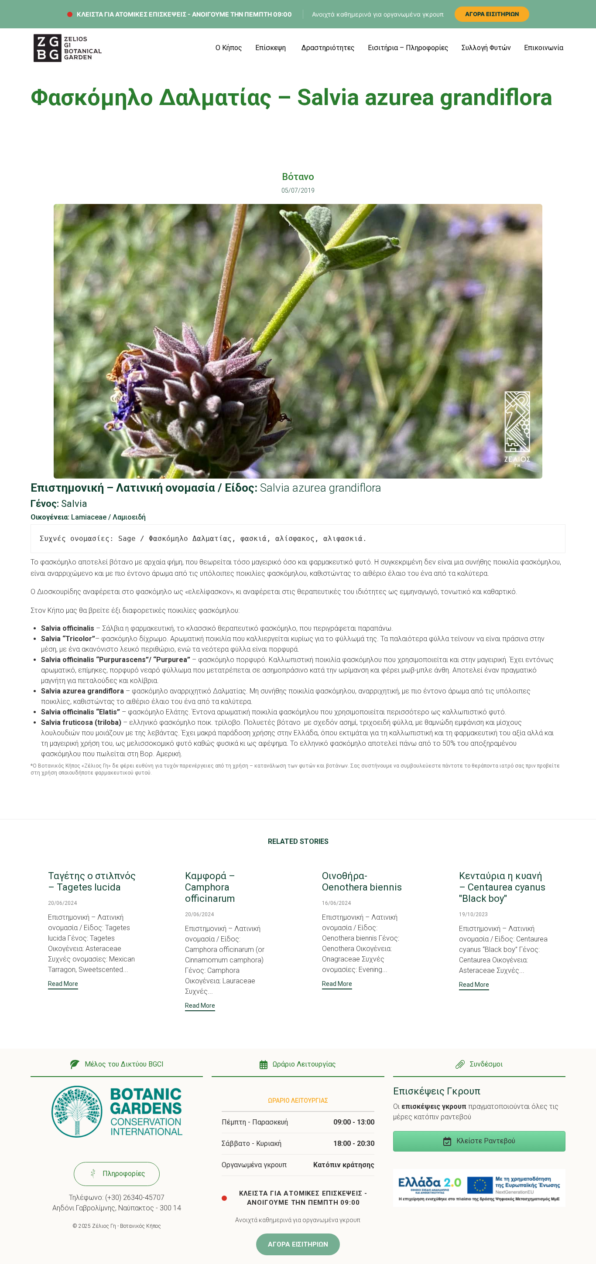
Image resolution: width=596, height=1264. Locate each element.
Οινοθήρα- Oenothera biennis (362, 881)
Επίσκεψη (270, 48)
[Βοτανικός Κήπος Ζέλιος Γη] (68, 48)
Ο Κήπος (229, 48)
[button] (63, 984)
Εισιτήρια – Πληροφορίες (408, 48)
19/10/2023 (473, 914)
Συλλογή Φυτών (486, 48)
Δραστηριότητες (328, 48)
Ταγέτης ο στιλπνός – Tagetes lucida (92, 881)
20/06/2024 (62, 903)
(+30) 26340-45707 (134, 1197)
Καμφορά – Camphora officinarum (210, 887)
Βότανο (298, 176)
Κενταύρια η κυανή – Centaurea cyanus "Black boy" (502, 887)
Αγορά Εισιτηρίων (492, 13)
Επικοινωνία (543, 48)
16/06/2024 (336, 903)
